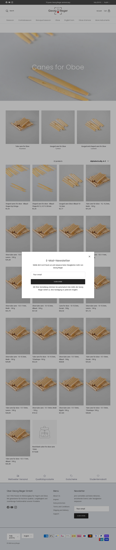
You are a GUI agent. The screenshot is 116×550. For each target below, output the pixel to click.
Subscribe (58, 282)
